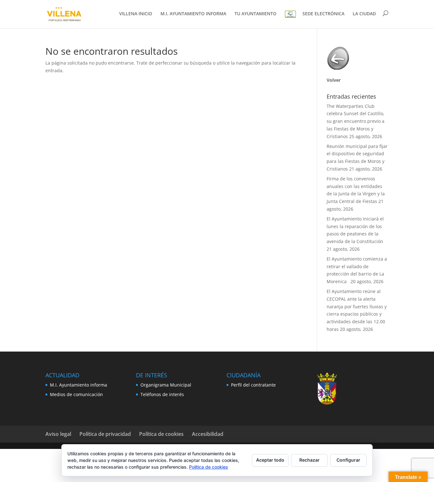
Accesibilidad (207, 433)
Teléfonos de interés (162, 394)
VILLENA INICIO (135, 14)
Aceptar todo (270, 460)
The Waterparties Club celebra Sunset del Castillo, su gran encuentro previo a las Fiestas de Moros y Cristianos (355, 121)
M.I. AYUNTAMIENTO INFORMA (193, 14)
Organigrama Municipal (165, 385)
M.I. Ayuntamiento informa (78, 385)
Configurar (348, 460)
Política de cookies (161, 433)
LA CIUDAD (364, 14)
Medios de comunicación (76, 394)
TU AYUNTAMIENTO (255, 14)
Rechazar (309, 460)
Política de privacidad (105, 433)
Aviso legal (58, 433)
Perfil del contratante (253, 385)
